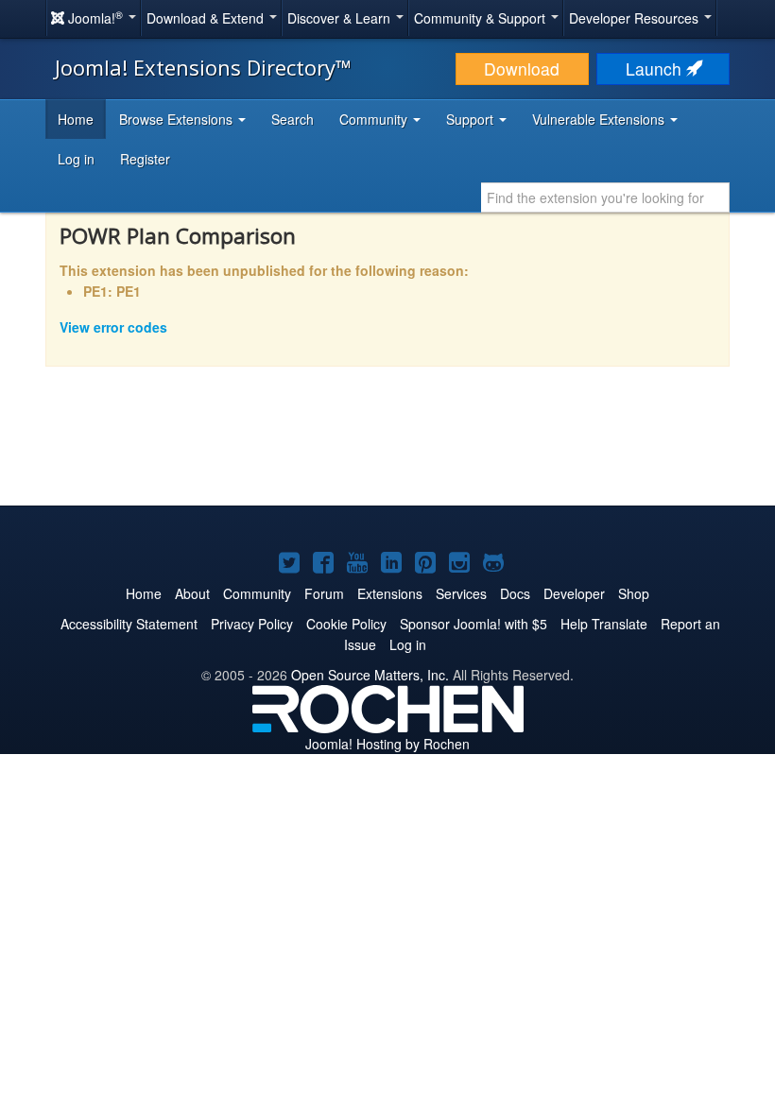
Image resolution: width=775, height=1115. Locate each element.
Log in (76, 158)
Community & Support (481, 18)
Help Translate (603, 623)
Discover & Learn (340, 18)
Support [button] (471, 119)
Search (292, 119)
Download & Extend (206, 18)
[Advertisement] (387, 448)
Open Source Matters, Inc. (370, 674)
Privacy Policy (252, 623)
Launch (656, 68)
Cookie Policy (346, 623)
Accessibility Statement (129, 623)
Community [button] (375, 119)
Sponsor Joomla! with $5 (473, 623)
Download (522, 68)
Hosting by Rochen (387, 743)
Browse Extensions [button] (177, 119)
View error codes (113, 326)
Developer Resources (635, 18)
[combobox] (605, 197)
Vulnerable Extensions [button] (600, 119)
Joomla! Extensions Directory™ (203, 67)
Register (145, 158)
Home (76, 119)
